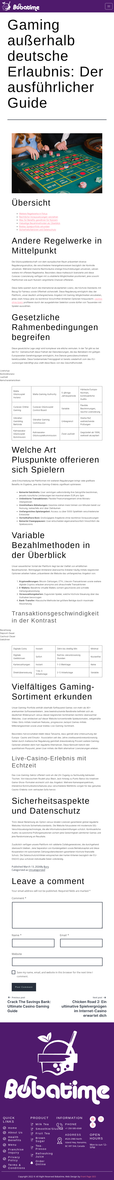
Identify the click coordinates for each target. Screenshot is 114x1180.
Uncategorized (37, 870)
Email (64, 935)
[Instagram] (101, 1119)
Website (17, 954)
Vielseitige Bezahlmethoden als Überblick (39, 223)
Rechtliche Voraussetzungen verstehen (38, 217)
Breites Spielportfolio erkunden (34, 226)
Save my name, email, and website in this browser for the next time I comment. (55, 974)
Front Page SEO (88, 1176)
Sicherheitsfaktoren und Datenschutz (37, 229)
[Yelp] (93, 1125)
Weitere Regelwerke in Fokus (33, 213)
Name (17, 935)
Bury (46, 866)
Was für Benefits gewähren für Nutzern (38, 220)
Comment (19, 898)
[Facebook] (93, 1119)
